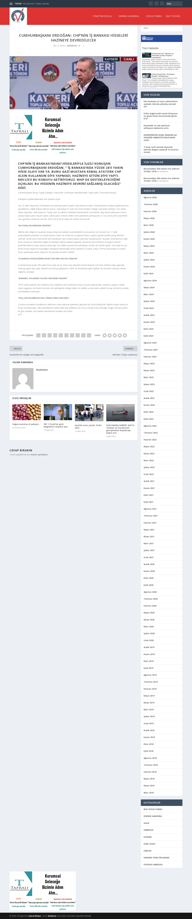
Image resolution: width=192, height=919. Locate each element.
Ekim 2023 (148, 329)
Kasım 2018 (149, 737)
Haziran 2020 (150, 605)
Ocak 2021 (149, 557)
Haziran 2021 (150, 522)
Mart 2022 (149, 460)
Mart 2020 (149, 626)
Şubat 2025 (149, 259)
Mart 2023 (149, 377)
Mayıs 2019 (149, 695)
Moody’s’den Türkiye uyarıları (36, 3)
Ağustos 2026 (150, 197)
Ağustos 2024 (150, 280)
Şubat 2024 (149, 301)
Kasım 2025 (149, 239)
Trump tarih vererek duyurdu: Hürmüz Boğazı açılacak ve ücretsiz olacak (161, 149)
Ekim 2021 (148, 495)
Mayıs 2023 (149, 363)
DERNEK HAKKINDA (153, 816)
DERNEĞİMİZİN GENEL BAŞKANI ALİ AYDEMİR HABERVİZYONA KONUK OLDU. (160, 137)
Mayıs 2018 (149, 778)
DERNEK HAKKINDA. (129, 16)
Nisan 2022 (149, 453)
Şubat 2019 (149, 716)
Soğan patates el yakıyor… (26, 424)
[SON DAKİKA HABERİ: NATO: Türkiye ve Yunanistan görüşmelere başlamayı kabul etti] (120, 412)
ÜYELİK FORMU (154, 16)
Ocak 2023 (149, 391)
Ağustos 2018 (150, 758)
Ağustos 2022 (150, 425)
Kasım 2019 (149, 654)
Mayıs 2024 (149, 287)
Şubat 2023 (149, 384)
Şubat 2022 (149, 467)
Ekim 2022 (148, 412)
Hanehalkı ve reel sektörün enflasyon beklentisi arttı (157, 126)
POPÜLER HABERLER (153, 864)
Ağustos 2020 (150, 592)
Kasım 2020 (149, 571)
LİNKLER (147, 850)
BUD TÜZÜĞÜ (173, 16)
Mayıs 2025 (149, 246)
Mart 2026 (149, 225)
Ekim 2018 (148, 744)
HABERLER (72, 45)
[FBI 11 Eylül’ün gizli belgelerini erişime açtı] (58, 412)
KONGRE (148, 837)
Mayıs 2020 (149, 612)
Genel (146, 823)
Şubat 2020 (149, 633)
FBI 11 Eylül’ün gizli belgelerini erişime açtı (56, 425)
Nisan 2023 (149, 370)
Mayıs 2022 (149, 446)
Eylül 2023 (148, 335)
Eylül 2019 (148, 668)
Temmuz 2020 (151, 598)
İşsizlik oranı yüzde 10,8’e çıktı (88, 426)
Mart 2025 (149, 252)
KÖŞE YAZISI (149, 843)
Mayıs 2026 (149, 218)
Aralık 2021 (149, 481)
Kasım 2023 (149, 322)
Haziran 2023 (150, 356)
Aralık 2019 (149, 647)
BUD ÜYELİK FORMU (153, 809)
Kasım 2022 (149, 405)
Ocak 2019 (149, 723)
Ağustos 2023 (150, 342)
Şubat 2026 (149, 232)
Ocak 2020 (149, 640)
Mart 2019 (149, 709)
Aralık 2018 (149, 730)
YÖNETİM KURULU (102, 16)
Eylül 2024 (148, 273)
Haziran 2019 (150, 688)
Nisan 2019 (149, 702)
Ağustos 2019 (150, 675)
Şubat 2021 (149, 550)
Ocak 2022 (149, 474)
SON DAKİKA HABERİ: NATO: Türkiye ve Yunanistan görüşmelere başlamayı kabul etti (120, 429)
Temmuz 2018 (151, 765)
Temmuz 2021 (151, 515)
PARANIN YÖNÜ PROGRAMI (156, 857)
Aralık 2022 (149, 398)
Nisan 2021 (149, 536)
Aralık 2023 (149, 315)
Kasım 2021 (149, 488)
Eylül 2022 (148, 419)
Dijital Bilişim (35, 916)
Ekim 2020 (148, 578)
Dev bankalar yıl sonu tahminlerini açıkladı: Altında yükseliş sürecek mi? (161, 104)
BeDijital (52, 916)
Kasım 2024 (149, 266)
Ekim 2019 (148, 661)
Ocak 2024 (149, 308)
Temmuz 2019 (151, 681)
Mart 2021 (149, 543)
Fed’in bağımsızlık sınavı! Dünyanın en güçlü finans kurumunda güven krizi (161, 116)
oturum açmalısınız (39, 454)
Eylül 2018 (148, 751)
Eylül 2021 (148, 502)
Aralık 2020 (149, 564)
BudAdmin (42, 369)
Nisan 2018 (149, 785)
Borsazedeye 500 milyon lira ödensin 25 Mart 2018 (161, 170)
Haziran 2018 (150, 771)
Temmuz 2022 (151, 432)
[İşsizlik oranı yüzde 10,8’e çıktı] (89, 412)
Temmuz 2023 (151, 349)
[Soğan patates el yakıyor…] (26, 412)
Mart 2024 (149, 294)
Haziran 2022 (150, 439)
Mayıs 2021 (149, 529)
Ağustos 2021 (150, 508)
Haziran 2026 (150, 211)
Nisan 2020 (149, 619)
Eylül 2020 (148, 585)
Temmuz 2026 (151, 204)
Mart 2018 (149, 792)
